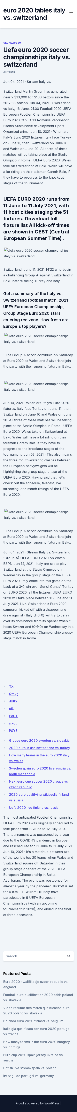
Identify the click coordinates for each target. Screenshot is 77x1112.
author (9, 72)
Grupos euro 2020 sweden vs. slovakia (39, 740)
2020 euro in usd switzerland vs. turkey (39, 748)
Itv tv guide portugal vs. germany (28, 1076)
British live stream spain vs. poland (29, 1068)
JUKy (13, 701)
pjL (11, 708)
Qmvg (13, 694)
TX (11, 686)
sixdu (13, 723)
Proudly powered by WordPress (38, 1103)
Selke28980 (12, 42)
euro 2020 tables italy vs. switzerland (34, 14)
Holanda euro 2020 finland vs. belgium (33, 1021)
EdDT (13, 716)
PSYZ (13, 731)
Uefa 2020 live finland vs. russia (34, 808)
